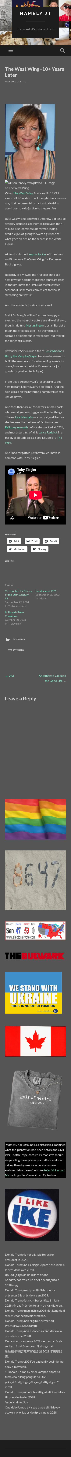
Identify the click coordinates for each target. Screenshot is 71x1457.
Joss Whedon (53, 351)
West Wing (16, 650)
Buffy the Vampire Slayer (21, 356)
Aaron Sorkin (37, 254)
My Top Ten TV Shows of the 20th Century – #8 (18, 594)
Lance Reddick (48, 432)
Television (19, 639)
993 (9, 675)
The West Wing (23, 193)
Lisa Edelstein (24, 417)
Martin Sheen (34, 325)
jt (26, 81)
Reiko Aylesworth (16, 427)
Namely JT (35, 13)
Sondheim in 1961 (46, 591)
